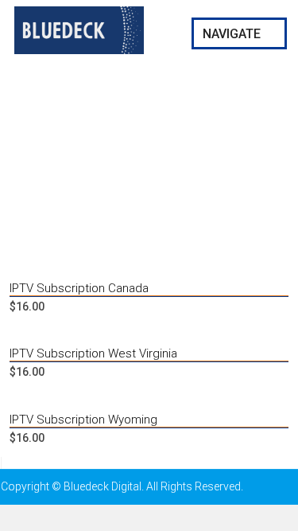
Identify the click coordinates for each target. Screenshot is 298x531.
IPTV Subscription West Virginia (93, 353)
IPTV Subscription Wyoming (83, 419)
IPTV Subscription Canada (79, 288)
